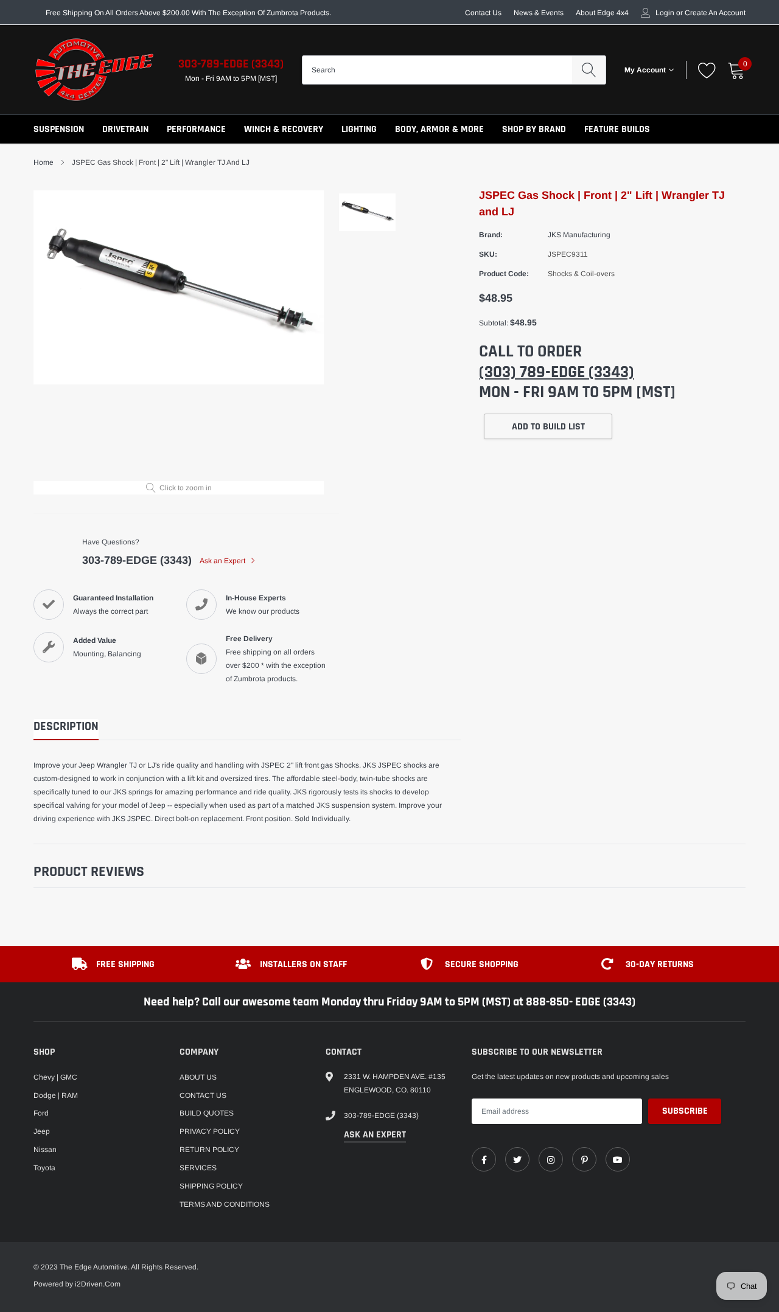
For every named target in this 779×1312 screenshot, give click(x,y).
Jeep (41, 1131)
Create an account (715, 12)
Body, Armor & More (439, 129)
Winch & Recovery (283, 129)
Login (664, 12)
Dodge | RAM (55, 1095)
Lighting (359, 129)
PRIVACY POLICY (210, 1131)
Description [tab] (66, 726)
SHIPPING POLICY (211, 1186)
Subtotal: (493, 323)
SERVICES (198, 1168)
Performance (196, 129)
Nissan (45, 1149)
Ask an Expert (223, 561)
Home (43, 162)
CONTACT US (203, 1095)
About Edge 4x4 (602, 13)
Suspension (58, 129)
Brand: (491, 235)
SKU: (488, 254)
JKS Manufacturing (579, 235)
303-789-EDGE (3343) (231, 64)
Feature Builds (617, 129)
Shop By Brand (534, 129)
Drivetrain (125, 129)
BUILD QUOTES (207, 1113)
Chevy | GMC (55, 1077)
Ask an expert (375, 1134)
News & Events (539, 13)
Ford (41, 1113)
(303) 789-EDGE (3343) (556, 372)
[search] (589, 70)
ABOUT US (198, 1077)
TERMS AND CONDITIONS (225, 1204)
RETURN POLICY (209, 1149)
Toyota (44, 1168)
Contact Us (483, 13)
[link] (484, 1159)
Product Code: (504, 273)
